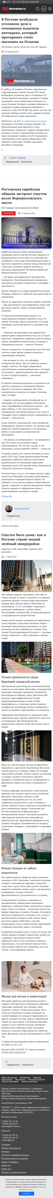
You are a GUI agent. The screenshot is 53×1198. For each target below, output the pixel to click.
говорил (20, 473)
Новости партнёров (9, 1081)
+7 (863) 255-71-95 (9, 1121)
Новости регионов (30, 1081)
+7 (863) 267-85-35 (9, 1135)
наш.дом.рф (16, 1044)
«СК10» (18, 606)
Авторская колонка (36, 1079)
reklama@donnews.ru (10, 1126)
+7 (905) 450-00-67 (9, 1123)
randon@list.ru (7, 1140)
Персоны (37, 1077)
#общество (6, 496)
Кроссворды (6, 1079)
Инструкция (25, 1077)
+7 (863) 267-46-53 (9, 1137)
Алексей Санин (22, 508)
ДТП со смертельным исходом (31, 121)
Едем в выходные (9, 1077)
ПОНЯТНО (26, 1193)
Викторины (20, 1079)
